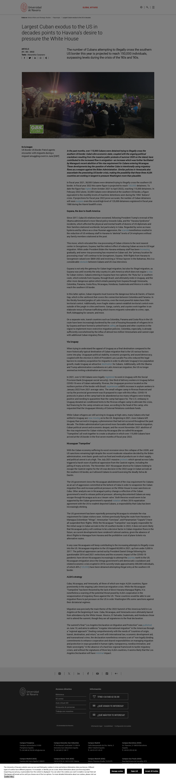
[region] (88, 771)
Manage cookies (117, 771)
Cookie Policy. (9, 776)
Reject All (134, 771)
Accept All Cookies (151, 771)
